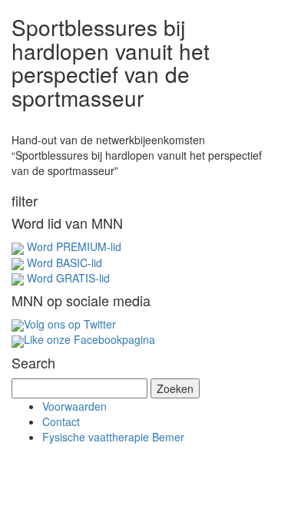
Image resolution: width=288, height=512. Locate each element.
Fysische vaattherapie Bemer (113, 436)
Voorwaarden (74, 406)
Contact (61, 421)
